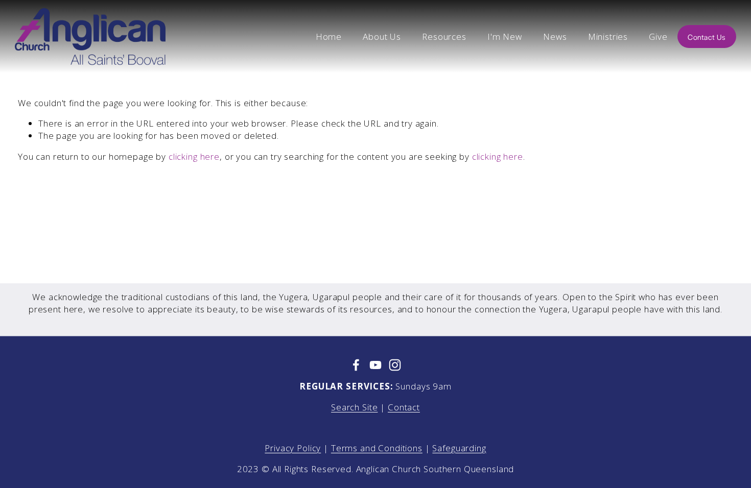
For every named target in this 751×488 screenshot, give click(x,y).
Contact (404, 407)
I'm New (504, 36)
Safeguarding (459, 448)
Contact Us (706, 37)
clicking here (194, 156)
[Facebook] (356, 365)
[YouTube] (375, 365)
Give (658, 36)
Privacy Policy (293, 448)
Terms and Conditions (377, 448)
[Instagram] (395, 365)
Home (329, 36)
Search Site (354, 407)
